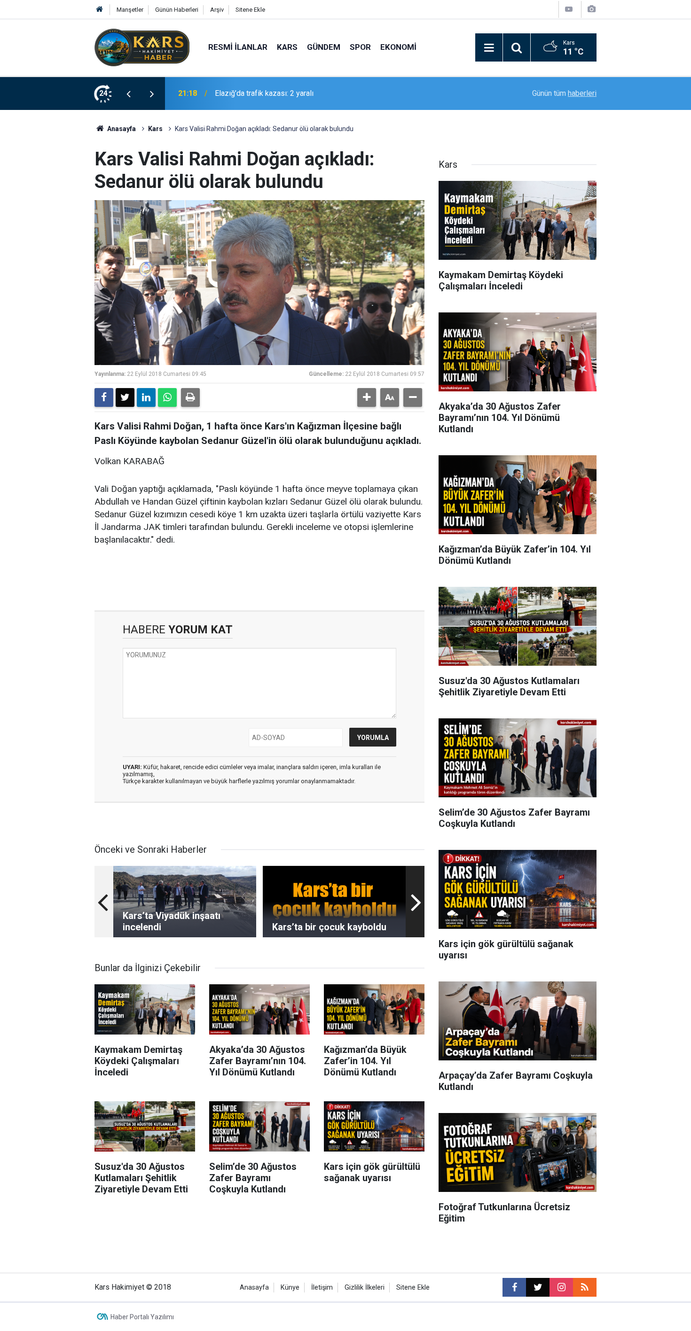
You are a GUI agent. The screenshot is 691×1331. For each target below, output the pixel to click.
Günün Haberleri (176, 9)
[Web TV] (569, 9)
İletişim (322, 1288)
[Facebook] (103, 397)
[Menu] (488, 48)
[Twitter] (125, 397)
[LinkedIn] (146, 397)
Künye (290, 1288)
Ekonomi (398, 47)
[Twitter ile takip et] (538, 1287)
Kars (287, 47)
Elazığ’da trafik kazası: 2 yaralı (264, 93)
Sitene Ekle (250, 9)
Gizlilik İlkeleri (365, 1288)
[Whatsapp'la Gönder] (167, 397)
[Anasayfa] (99, 9)
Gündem (323, 47)
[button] (366, 397)
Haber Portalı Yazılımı (142, 1317)
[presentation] (128, 93)
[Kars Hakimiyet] (141, 46)
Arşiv (217, 9)
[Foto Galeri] (591, 9)
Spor (360, 47)
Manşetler (130, 9)
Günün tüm (564, 93)
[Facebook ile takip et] (514, 1287)
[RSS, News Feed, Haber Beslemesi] (585, 1287)
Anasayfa (121, 128)
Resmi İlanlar (237, 47)
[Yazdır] (190, 397)
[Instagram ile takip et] (561, 1287)
